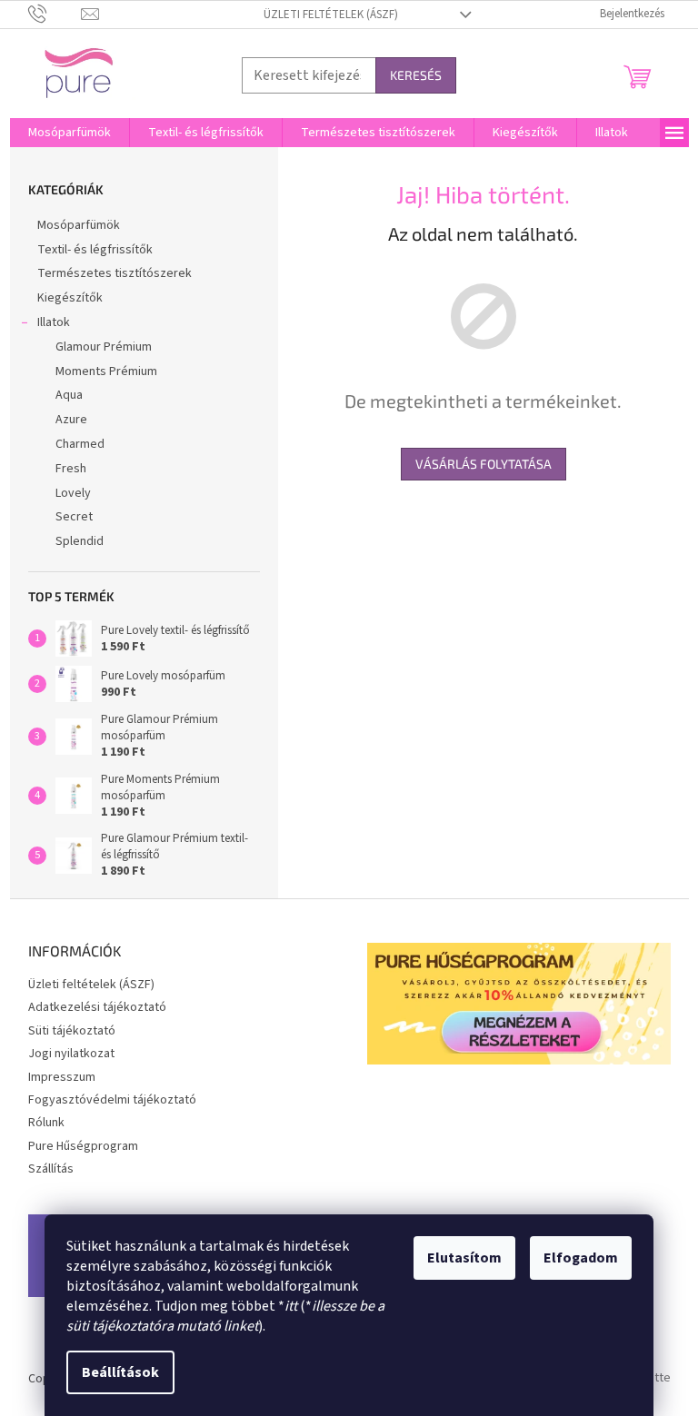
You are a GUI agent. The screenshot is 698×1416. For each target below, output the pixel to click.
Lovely (73, 493)
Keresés (416, 75)
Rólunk (46, 1123)
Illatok (53, 322)
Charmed (80, 444)
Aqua (69, 395)
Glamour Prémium (103, 347)
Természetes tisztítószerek (114, 273)
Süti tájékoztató (71, 1031)
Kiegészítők (70, 298)
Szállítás (51, 1169)
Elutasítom (464, 1258)
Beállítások (120, 1372)
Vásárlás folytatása (483, 463)
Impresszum (61, 1077)
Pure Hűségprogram (83, 1146)
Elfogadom (580, 1258)
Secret (74, 517)
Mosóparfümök (78, 225)
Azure (71, 420)
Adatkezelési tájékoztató (97, 1007)
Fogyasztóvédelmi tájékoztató (112, 1100)
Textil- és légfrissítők (95, 250)
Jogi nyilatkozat (71, 1054)
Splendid (79, 541)
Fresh (70, 469)
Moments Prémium (106, 371)
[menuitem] (69, 132)
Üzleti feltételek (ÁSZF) (331, 14)
